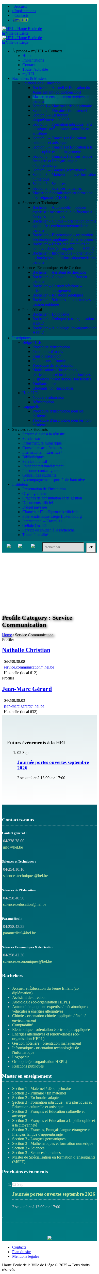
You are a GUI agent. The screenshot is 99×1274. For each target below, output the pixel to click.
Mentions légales (25, 1256)
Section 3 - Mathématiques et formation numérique (52, 1143)
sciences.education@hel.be (24, 904)
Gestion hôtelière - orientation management (46, 1043)
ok (91, 547)
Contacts (19, 1247)
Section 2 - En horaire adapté (35, 1097)
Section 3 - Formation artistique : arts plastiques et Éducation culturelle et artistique (52, 1104)
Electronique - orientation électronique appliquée (51, 1029)
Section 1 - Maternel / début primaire (41, 1088)
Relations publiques (28, 1066)
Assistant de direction (29, 997)
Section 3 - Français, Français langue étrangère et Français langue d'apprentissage (51, 1132)
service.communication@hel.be (29, 667)
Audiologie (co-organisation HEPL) (41, 1002)
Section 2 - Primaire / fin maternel (39, 1093)
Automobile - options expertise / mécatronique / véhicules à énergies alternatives (50, 1008)
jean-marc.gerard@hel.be (24, 706)
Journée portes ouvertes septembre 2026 (53, 1194)
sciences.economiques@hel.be (27, 961)
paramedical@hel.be (19, 933)
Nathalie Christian (26, 650)
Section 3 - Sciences (28, 1148)
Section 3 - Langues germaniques (38, 1139)
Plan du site (21, 1252)
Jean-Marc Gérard (27, 689)
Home (7, 635)
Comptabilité (22, 1025)
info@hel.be (13, 847)
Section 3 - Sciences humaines (36, 1152)
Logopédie (20, 1057)
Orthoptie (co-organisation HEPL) (39, 1061)
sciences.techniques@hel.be (25, 875)
